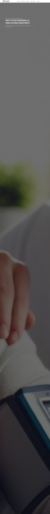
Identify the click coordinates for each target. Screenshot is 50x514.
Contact (38, 1)
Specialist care (33, 1)
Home (19, 1)
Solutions (27, 1)
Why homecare (22, 1)
